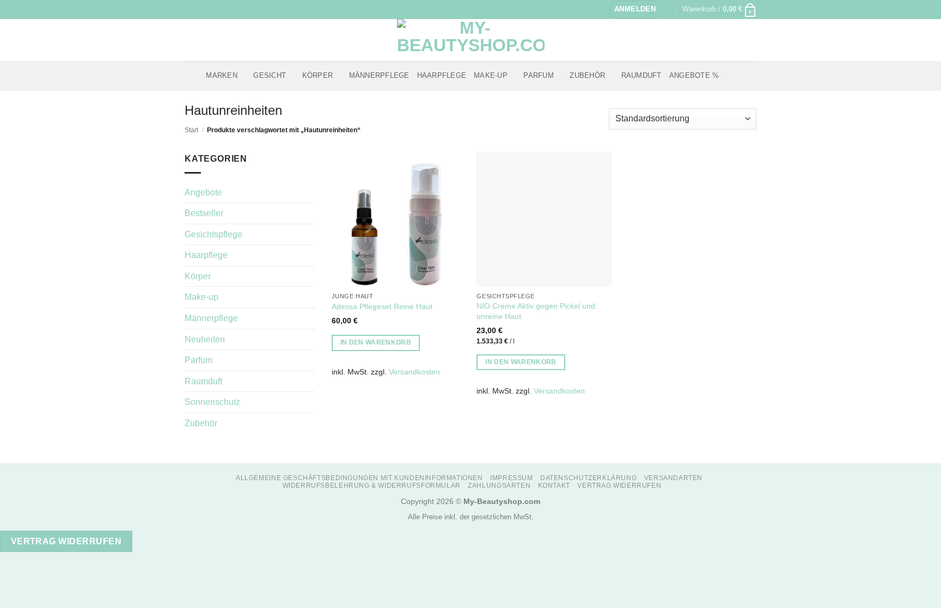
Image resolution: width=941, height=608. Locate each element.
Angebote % (694, 75)
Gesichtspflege (213, 234)
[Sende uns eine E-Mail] (210, 9)
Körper (317, 75)
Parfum (538, 75)
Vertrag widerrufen (619, 485)
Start (191, 130)
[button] (635, 10)
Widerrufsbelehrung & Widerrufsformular (372, 485)
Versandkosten (414, 371)
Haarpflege (442, 75)
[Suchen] (730, 75)
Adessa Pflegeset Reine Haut (382, 306)
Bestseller (204, 213)
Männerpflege (379, 75)
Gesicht (269, 75)
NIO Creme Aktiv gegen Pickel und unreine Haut (535, 311)
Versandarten (673, 478)
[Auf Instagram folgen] (200, 9)
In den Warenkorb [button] (376, 342)
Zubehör (587, 75)
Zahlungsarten (499, 485)
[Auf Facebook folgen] (190, 9)
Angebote (203, 192)
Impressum (511, 478)
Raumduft (641, 75)
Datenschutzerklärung (588, 478)
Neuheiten (205, 339)
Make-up (491, 75)
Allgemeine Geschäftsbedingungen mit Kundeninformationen (359, 478)
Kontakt (554, 485)
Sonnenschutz (212, 402)
